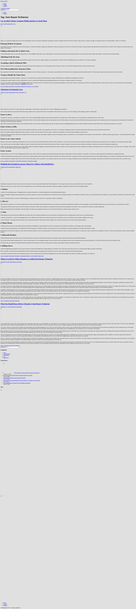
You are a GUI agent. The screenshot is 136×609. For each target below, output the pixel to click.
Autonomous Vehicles (32, 161)
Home (4, 3)
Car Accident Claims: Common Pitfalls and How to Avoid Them (24, 21)
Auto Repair (11, 86)
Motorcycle (18, 167)
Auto (17, 92)
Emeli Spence (13, 262)
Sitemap (5, 6)
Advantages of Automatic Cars (12, 89)
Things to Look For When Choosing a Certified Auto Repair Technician (27, 259)
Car (15, 24)
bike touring (28, 86)
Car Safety (36, 86)
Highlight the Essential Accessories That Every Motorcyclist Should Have (27, 164)
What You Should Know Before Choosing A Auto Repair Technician (25, 304)
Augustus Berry (10, 24)
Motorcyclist (41, 256)
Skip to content (4, 1)
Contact (5, 4)
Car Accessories (33, 256)
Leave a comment (4, 86)
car (32, 86)
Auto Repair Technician (20, 86)
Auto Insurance (12, 161)
